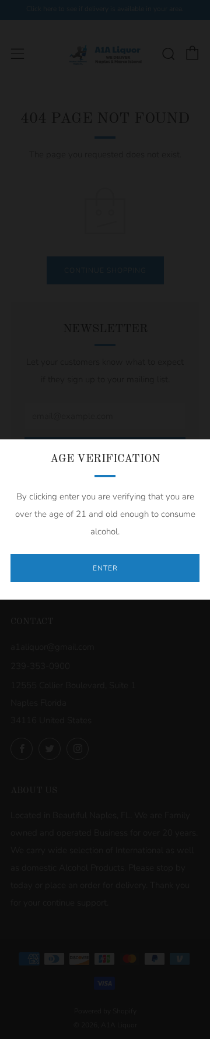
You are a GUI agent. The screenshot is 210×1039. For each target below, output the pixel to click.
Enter (105, 568)
